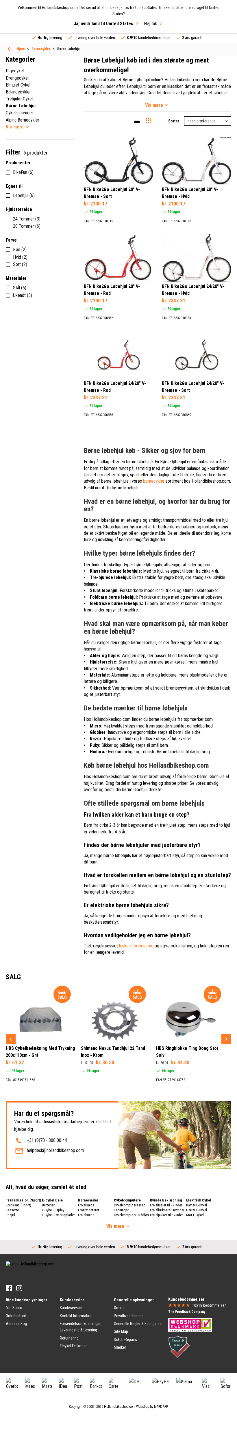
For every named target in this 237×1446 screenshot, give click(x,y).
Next (226, 1039)
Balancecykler (18, 92)
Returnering (69, 1338)
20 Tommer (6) (26, 226)
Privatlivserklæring (129, 1315)
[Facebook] (9, 1288)
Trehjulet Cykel (19, 99)
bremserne (143, 946)
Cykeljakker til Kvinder (166, 1215)
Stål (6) (19, 288)
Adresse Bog (16, 1323)
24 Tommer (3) (26, 219)
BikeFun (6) (23, 172)
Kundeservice (71, 1307)
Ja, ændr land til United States (103, 23)
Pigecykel (15, 71)
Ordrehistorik (16, 1315)
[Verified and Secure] (179, 1346)
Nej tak (150, 23)
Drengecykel (17, 78)
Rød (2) (20, 249)
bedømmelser (209, 1305)
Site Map (121, 1331)
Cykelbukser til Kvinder (167, 1210)
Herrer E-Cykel (196, 1210)
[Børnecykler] (9, 49)
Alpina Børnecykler (22, 120)
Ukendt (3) (22, 295)
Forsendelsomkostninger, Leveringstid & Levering (80, 1326)
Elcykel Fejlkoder (73, 1346)
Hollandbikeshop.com (119, 1407)
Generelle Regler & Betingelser (138, 1323)
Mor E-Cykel (195, 1215)
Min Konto (14, 1307)
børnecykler (153, 481)
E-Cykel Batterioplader (58, 1215)
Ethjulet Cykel (18, 85)
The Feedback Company (186, 1312)
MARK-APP (161, 1407)
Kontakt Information (76, 1315)
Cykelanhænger (19, 112)
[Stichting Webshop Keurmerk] (190, 1324)
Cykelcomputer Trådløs (131, 1215)
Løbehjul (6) (24, 195)
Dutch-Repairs (125, 1339)
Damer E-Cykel (196, 1205)
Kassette (12, 1210)
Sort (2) (20, 264)
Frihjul (10, 1215)
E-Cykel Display (53, 1210)
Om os (119, 1307)
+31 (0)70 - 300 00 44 (47, 1140)
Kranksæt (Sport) (18, 1205)
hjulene (125, 946)
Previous (11, 1039)
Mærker (120, 1347)
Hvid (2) (20, 257)
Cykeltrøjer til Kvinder (166, 1205)
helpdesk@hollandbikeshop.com (55, 1150)
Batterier (48, 1205)
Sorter (173, 121)
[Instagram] (19, 1288)
